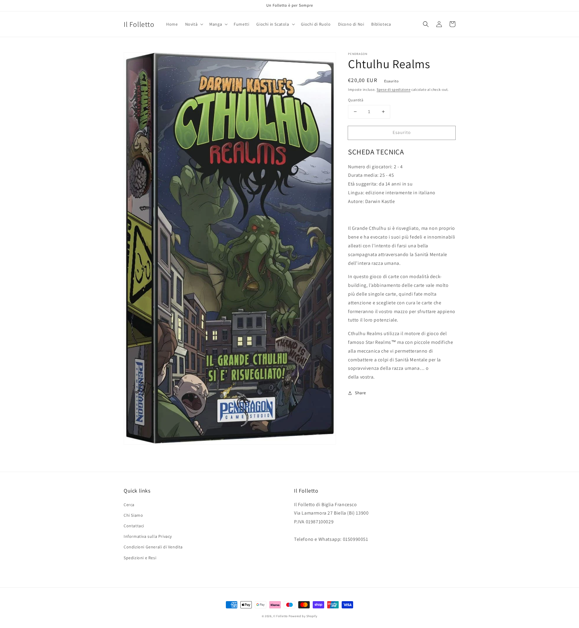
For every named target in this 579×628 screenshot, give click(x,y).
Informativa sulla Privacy (148, 536)
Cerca (129, 504)
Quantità (355, 100)
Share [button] (360, 392)
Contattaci (134, 525)
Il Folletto (280, 616)
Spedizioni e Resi (140, 557)
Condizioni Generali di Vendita (153, 547)
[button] (194, 24)
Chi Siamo (133, 515)
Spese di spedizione (393, 89)
